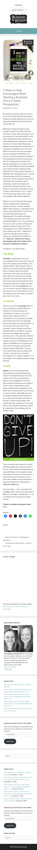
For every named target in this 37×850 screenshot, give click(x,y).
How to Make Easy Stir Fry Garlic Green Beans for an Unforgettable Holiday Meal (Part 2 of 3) (17, 696)
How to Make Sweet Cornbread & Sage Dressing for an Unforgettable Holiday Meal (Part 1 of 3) (18, 704)
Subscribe (10, 741)
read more (8, 669)
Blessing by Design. (10, 667)
